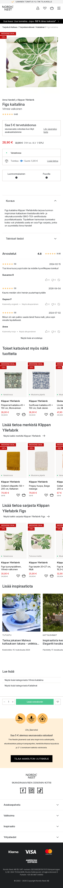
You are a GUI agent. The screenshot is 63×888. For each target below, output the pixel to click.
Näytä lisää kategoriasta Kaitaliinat (21, 685)
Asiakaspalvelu (12, 804)
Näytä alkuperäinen (30, 304)
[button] (10, 114)
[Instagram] (31, 790)
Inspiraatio (9, 826)
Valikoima (9, 815)
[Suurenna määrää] (13, 702)
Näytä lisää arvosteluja (31, 338)
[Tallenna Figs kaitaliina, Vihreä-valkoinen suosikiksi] (58, 702)
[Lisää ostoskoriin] (23, 414)
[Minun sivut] (37, 8)
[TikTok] (40, 790)
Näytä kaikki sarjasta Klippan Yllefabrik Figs (24, 516)
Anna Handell (8, 100)
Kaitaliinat (40, 27)
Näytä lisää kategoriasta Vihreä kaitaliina (24, 680)
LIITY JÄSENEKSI (25, 2)
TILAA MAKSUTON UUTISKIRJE (31, 759)
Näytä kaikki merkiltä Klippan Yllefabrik (22, 436)
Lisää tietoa (52, 161)
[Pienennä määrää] (4, 702)
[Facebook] (23, 790)
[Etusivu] (7, 8)
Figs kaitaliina (52, 27)
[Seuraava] (58, 63)
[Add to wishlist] (18, 414)
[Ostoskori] (51, 8)
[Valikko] (58, 8)
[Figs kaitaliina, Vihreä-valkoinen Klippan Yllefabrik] (31, 62)
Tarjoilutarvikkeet (26, 27)
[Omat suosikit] (44, 8)
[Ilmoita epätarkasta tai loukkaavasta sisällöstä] (59, 280)
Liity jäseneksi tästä (50, 130)
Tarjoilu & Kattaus (9, 27)
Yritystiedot (10, 837)
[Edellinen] (5, 63)
